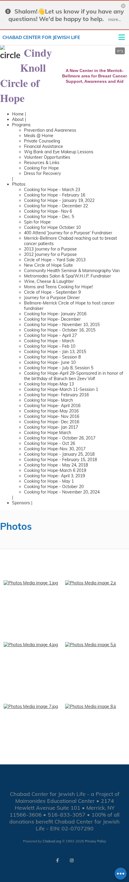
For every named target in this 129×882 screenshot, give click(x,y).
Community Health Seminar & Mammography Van (72, 270)
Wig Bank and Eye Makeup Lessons (58, 151)
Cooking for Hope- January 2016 (55, 313)
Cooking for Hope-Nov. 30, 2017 (55, 449)
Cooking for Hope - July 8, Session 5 (58, 367)
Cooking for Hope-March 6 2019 (55, 470)
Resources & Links (41, 162)
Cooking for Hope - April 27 (50, 335)
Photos (19, 184)
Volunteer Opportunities (47, 157)
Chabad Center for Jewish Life (41, 37)
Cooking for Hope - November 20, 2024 (62, 492)
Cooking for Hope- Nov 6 (48, 211)
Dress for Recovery (42, 173)
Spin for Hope (37, 222)
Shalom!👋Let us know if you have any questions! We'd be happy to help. (66, 15)
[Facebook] (57, 860)
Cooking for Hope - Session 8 (52, 357)
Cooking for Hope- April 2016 (52, 405)
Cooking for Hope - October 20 (54, 486)
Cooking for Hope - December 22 (56, 205)
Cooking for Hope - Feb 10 (49, 346)
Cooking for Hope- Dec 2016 (51, 421)
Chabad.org (52, 841)
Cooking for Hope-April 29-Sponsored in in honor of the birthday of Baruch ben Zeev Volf (73, 375)
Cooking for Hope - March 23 (52, 189)
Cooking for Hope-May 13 (49, 384)
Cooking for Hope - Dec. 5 (49, 216)
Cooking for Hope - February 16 (54, 195)
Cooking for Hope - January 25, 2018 (59, 454)
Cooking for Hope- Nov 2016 (51, 416)
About (18, 119)
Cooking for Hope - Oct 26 (49, 443)
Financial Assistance (43, 146)
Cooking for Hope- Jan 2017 (51, 427)
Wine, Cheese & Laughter (49, 281)
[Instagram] (71, 860)
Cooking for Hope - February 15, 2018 (60, 459)
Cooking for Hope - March (49, 341)
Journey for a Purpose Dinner (52, 297)
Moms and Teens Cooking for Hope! (58, 287)
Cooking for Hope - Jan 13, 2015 (55, 351)
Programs (21, 125)
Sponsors (21, 503)
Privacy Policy (95, 841)
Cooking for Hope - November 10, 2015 (62, 324)
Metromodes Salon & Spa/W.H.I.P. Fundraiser (67, 276)
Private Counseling (42, 141)
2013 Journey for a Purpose (50, 249)
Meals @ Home (38, 135)
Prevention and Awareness (50, 130)
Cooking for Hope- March (48, 400)
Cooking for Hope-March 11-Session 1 (61, 389)
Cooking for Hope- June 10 (50, 362)
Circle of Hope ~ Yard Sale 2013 (55, 259)
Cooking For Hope (41, 168)
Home (18, 114)
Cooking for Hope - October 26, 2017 (59, 438)
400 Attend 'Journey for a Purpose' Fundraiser (68, 233)
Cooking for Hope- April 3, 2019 (54, 475)
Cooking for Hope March (47, 432)
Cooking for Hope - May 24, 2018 (56, 465)
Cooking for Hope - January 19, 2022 (59, 200)
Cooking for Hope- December (52, 319)
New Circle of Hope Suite (48, 265)
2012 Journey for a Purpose (50, 254)
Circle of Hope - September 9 (52, 292)
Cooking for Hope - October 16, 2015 (59, 330)
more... (114, 19)
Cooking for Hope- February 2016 (56, 395)
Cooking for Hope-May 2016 (51, 411)
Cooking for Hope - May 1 (49, 481)
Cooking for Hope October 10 (52, 227)
